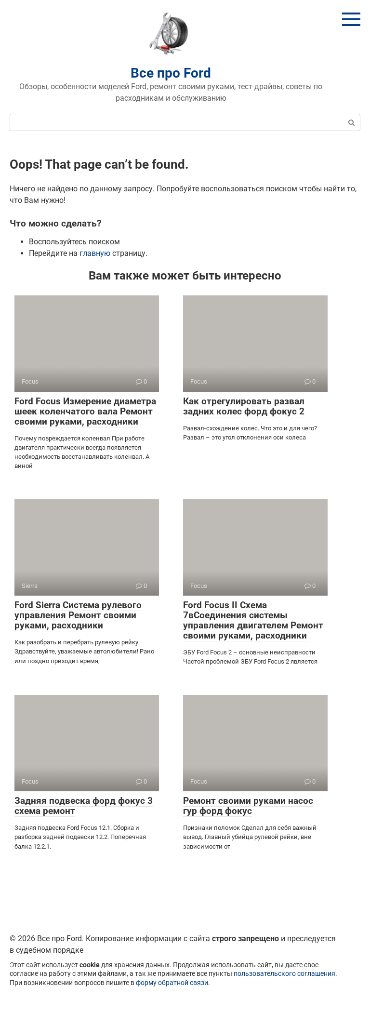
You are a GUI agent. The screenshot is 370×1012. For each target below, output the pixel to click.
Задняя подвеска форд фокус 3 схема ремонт (83, 805)
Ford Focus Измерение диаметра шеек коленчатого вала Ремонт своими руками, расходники (85, 411)
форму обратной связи (172, 983)
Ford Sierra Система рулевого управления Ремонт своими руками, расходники (78, 615)
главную (94, 253)
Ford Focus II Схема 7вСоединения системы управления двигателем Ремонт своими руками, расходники (253, 620)
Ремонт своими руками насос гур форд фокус (248, 805)
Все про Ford (171, 73)
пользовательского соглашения (284, 974)
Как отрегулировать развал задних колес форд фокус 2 (243, 406)
